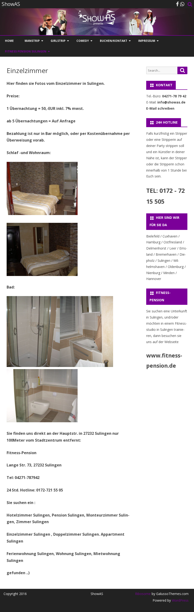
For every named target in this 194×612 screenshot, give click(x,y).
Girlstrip (58, 41)
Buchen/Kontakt (113, 41)
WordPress (180, 600)
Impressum (146, 41)
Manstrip (32, 41)
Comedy (82, 41)
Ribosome (143, 593)
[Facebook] (177, 4)
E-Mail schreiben (160, 108)
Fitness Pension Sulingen (25, 51)
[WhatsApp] (182, 4)
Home (9, 41)
